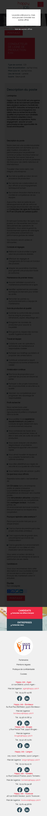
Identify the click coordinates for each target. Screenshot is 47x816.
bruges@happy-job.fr (23, 736)
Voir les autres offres (23, 29)
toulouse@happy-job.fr (31, 800)
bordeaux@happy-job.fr (23, 713)
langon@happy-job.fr (31, 760)
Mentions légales (23, 664)
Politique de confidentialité (24, 669)
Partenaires (23, 660)
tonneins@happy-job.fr (30, 780)
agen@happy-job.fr (31, 688)
